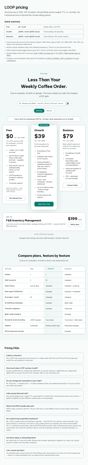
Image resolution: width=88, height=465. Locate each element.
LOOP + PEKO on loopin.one (43, 53)
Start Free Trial (44, 204)
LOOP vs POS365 (52, 58)
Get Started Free (15, 198)
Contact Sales (72, 185)
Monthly (39, 111)
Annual (49, 111)
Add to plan (75, 224)
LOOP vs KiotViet (66, 58)
